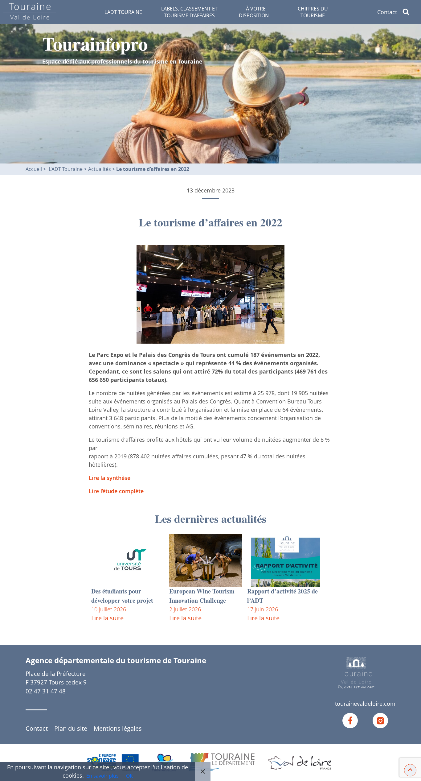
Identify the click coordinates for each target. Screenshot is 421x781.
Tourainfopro (95, 43)
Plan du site (70, 728)
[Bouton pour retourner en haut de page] (410, 769)
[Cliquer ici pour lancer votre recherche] (411, 12)
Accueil (34, 169)
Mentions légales (118, 728)
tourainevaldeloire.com (365, 703)
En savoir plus (102, 775)
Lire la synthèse (109, 477)
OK (129, 775)
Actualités (100, 169)
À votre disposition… (256, 12)
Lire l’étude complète (116, 491)
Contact (387, 12)
